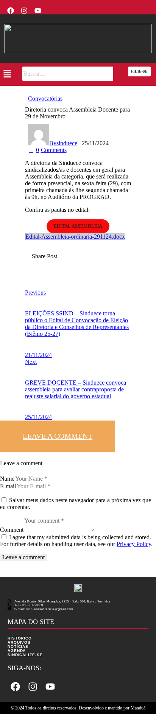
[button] (7, 74)
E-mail (8, 486)
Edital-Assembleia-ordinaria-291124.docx (75, 236)
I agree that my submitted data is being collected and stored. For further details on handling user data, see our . (76, 540)
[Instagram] (24, 10)
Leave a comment (57, 436)
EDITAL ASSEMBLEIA (78, 226)
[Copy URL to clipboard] (34, 280)
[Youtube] (38, 10)
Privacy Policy (134, 544)
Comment (11, 529)
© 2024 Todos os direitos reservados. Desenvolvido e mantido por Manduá (78, 708)
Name (7, 478)
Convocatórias (45, 98)
